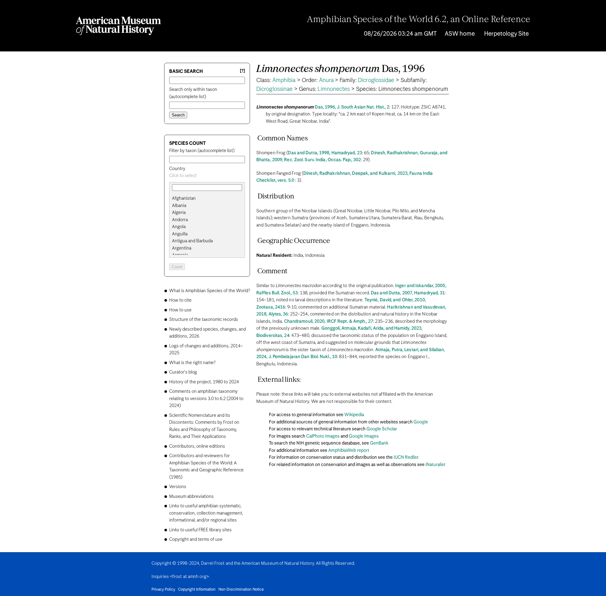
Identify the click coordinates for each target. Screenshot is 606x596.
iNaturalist (435, 465)
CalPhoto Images (323, 436)
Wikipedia (354, 415)
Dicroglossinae (274, 89)
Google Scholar (381, 429)
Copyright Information (197, 590)
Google (420, 422)
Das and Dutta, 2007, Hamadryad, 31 (408, 293)
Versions (177, 487)
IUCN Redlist (406, 457)
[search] (207, 206)
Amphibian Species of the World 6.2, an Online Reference (418, 20)
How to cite (180, 300)
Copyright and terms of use (196, 539)
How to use (180, 310)
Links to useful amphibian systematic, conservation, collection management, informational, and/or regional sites (206, 513)
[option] (209, 198)
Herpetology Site (506, 34)
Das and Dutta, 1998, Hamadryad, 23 (325, 153)
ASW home (460, 34)
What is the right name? (192, 363)
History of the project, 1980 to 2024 (204, 382)
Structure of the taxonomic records (203, 319)
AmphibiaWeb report (348, 450)
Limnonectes (334, 89)
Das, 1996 (340, 69)
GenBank (379, 443)
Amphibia (284, 80)
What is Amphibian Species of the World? (209, 291)
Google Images (364, 436)
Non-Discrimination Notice (241, 590)
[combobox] (207, 176)
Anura (326, 80)
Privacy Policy (163, 590)
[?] (242, 71)
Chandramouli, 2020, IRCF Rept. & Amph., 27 (328, 321)
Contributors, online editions (197, 446)
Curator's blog (183, 372)
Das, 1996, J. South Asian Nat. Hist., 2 (352, 107)
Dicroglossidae (376, 80)
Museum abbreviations (191, 496)
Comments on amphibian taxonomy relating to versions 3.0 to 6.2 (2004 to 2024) (206, 398)
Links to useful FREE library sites (200, 530)
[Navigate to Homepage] (118, 26)
